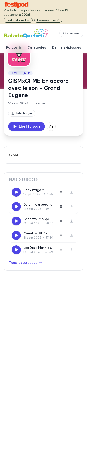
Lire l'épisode (29, 126)
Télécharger (24, 113)
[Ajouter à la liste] (60, 192)
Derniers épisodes (66, 47)
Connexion (71, 33)
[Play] (16, 192)
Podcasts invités (18, 20)
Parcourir (13, 47)
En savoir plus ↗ (48, 20)
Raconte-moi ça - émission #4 (37, 219)
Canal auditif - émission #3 (35, 233)
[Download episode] (71, 192)
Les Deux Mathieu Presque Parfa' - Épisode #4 (37, 248)
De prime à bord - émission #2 (37, 205)
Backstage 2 (33, 190)
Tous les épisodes (23, 263)
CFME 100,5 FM (20, 73)
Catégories (36, 47)
